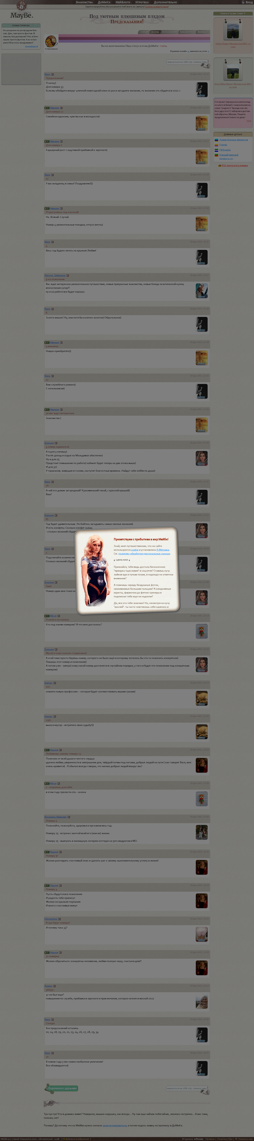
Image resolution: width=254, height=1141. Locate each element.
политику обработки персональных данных (144, 553)
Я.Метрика (162, 549)
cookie (134, 549)
